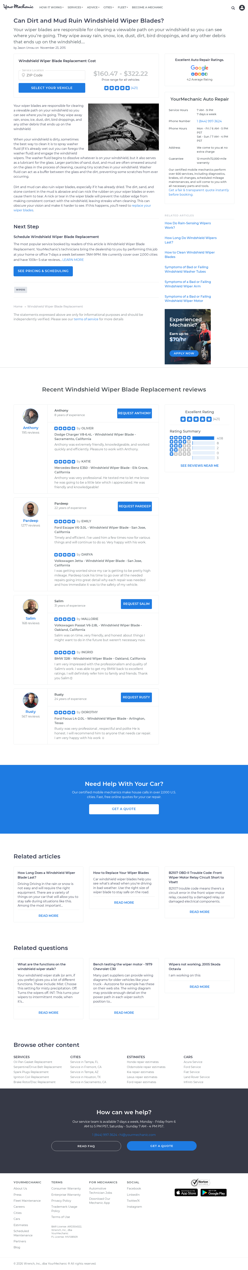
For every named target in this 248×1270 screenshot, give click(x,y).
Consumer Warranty (66, 1188)
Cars (17, 1219)
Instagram (134, 1206)
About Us (20, 1188)
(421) (134, 88)
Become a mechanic (147, 7)
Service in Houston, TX (85, 1077)
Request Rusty (136, 697)
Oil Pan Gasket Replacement (33, 1062)
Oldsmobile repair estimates (146, 1067)
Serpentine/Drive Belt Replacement (38, 1067)
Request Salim (136, 604)
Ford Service (192, 1067)
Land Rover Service (197, 1077)
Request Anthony (134, 413)
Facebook (134, 1188)
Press (17, 1194)
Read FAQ (86, 1146)
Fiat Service (192, 1072)
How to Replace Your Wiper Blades (121, 873)
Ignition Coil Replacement (31, 1077)
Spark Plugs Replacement (31, 1072)
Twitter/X (133, 1200)
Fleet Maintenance (27, 1200)
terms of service (86, 319)
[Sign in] (242, 8)
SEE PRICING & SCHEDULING (43, 271)
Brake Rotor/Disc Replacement (35, 1082)
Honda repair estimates (143, 1062)
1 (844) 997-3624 (209, 121)
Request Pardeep (135, 506)
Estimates (21, 1225)
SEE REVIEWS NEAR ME (200, 466)
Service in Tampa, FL (84, 1062)
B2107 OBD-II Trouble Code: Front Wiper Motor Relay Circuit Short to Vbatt (196, 877)
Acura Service (193, 1062)
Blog (17, 1247)
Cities (18, 1213)
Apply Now (184, 353)
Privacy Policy (61, 1200)
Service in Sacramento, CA (88, 1082)
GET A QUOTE (124, 809)
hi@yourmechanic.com (138, 1135)
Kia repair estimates (140, 1072)
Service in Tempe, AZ (84, 1072)
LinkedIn (133, 1194)
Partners (20, 1241)
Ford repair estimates (141, 1082)
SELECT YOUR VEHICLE (52, 88)
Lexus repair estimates (142, 1077)
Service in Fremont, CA (86, 1067)
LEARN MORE (73, 260)
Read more (49, 916)
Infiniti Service (193, 1082)
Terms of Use (60, 1217)
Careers (19, 1206)
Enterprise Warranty (66, 1194)
